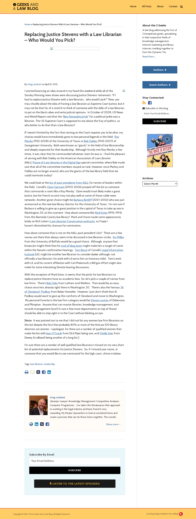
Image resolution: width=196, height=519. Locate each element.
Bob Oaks (52, 283)
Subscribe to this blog (156, 108)
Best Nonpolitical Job (75, 116)
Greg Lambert (34, 84)
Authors (153, 68)
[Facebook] (150, 103)
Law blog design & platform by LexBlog (162, 514)
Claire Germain (56, 187)
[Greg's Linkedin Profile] (36, 424)
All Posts (146, 6)
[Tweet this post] (38, 372)
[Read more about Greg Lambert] (31, 424)
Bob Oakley (90, 141)
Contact (173, 6)
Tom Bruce (81, 250)
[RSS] (144, 103)
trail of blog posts (71, 245)
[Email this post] (32, 372)
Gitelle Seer (106, 333)
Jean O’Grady (54, 333)
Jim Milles (118, 237)
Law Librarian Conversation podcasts (72, 221)
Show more (112, 424)
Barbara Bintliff (83, 200)
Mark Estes (101, 212)
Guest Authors (155, 83)
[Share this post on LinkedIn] (49, 372)
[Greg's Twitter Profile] (42, 424)
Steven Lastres (100, 300)
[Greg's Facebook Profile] (47, 424)
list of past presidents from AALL (69, 182)
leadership (49, 364)
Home (133, 6)
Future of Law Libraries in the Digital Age (57, 162)
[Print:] (26, 372)
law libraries (36, 364)
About (160, 6)
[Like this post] (43, 372)
